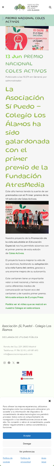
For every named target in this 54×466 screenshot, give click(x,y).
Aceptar (27, 435)
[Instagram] (4, 363)
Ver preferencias (27, 451)
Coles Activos (16, 253)
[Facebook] (9, 363)
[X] (13, 363)
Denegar (27, 443)
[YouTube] (18, 363)
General (38, 77)
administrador (13, 81)
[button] (49, 400)
